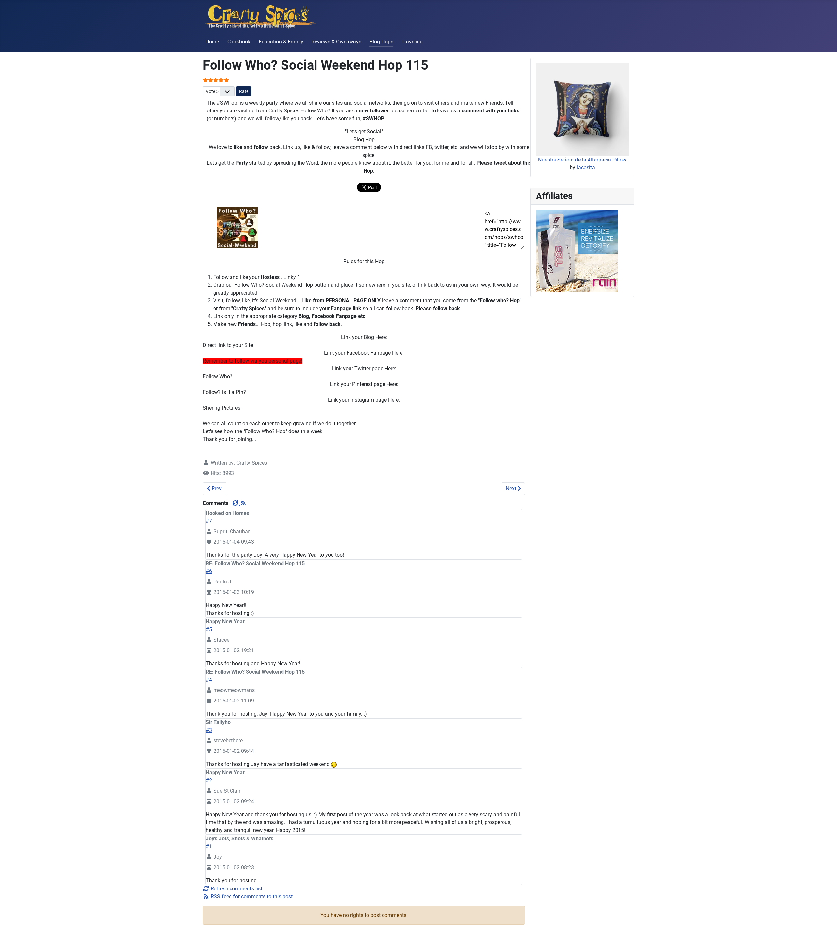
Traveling (412, 42)
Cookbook (238, 42)
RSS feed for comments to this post (251, 896)
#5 (209, 629)
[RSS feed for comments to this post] (243, 503)
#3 (209, 730)
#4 (209, 680)
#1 (209, 846)
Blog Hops (381, 42)
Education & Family (281, 42)
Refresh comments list (235, 889)
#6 (209, 571)
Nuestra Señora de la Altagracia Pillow (582, 160)
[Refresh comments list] (236, 503)
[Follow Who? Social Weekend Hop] (237, 227)
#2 (209, 780)
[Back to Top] (825, 918)
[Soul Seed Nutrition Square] (577, 250)
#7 (209, 521)
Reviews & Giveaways (336, 42)
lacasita (586, 167)
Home (212, 42)
